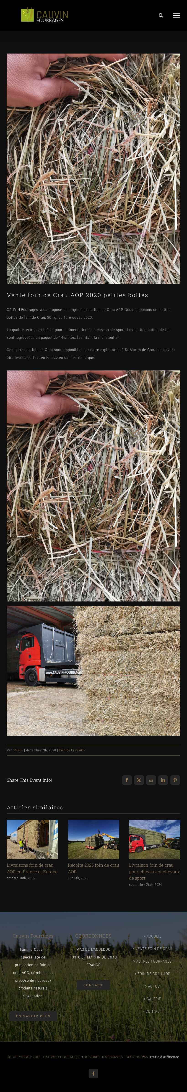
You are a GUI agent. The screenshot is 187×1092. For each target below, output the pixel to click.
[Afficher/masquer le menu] (176, 15)
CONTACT (153, 1011)
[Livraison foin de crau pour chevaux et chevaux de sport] (154, 822)
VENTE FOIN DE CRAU (153, 948)
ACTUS (154, 986)
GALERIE (154, 999)
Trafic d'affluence (164, 1057)
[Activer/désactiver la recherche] (161, 15)
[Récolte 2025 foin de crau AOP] (93, 822)
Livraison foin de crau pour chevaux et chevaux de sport (154, 871)
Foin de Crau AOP (72, 750)
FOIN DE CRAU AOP (154, 973)
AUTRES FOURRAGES (154, 961)
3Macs (18, 750)
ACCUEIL (153, 936)
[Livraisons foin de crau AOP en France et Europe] (32, 822)
